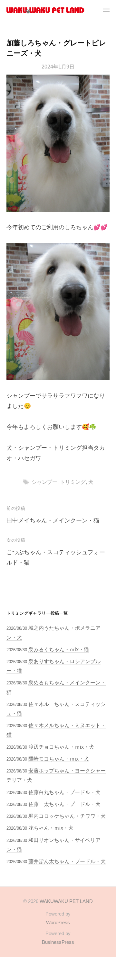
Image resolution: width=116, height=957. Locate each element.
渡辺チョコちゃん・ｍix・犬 (61, 747)
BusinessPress (58, 942)
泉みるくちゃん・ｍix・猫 (58, 649)
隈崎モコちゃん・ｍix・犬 (58, 759)
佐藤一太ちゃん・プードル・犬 (64, 804)
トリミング (73, 482)
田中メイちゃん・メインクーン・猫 (52, 520)
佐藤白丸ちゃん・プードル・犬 (64, 792)
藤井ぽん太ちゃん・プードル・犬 (67, 861)
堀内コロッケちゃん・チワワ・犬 (67, 816)
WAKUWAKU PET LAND (66, 901)
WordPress (58, 922)
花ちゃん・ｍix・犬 (50, 828)
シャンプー (44, 482)
